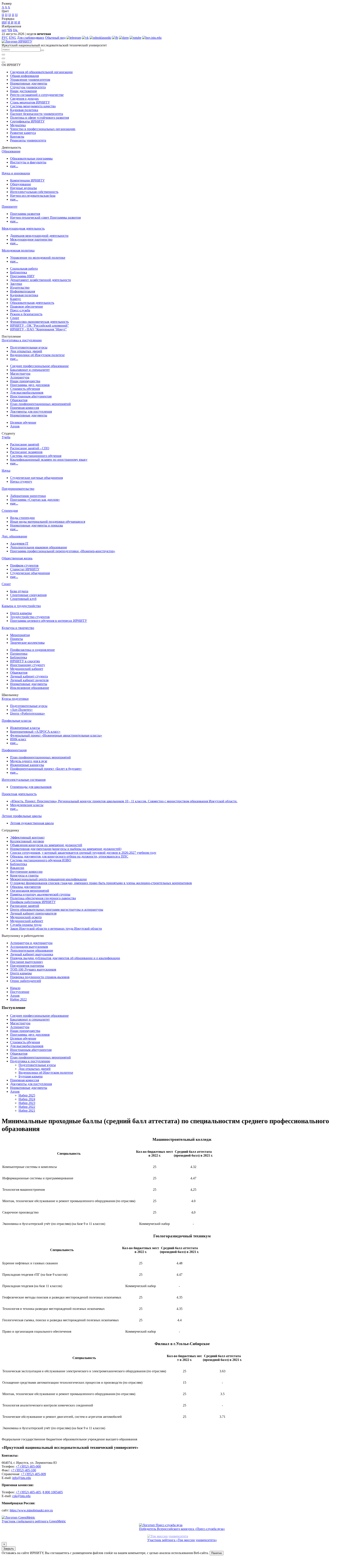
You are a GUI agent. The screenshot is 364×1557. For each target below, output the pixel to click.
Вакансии (17, 868)
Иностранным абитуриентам (31, 396)
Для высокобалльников (26, 392)
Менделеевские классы (26, 805)
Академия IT (19, 543)
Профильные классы (16, 720)
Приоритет (9, 206)
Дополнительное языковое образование (38, 547)
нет (4, 30)
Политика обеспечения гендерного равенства (43, 898)
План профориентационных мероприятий (40, 404)
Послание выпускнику (26, 962)
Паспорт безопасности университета (36, 114)
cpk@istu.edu (21, 1496)
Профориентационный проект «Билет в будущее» (46, 768)
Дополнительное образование (31, 950)
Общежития (18, 400)
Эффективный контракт (27, 837)
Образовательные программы (31, 158)
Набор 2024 (27, 1099)
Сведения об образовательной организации (41, 72)
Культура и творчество (18, 628)
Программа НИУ (22, 276)
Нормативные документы (28, 83)
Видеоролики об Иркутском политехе (37, 355)
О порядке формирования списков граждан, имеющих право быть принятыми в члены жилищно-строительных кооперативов (101, 883)
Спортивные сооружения (28, 595)
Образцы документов (25, 887)
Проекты (16, 639)
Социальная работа (24, 268)
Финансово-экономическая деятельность (39, 321)
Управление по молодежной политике (37, 257)
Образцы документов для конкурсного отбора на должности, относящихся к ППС (69, 856)
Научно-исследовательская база (32, 195)
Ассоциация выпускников (29, 946)
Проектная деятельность (19, 794)
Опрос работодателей (25, 981)
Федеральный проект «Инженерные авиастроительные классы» (56, 735)
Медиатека (18, 125)
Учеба (6, 437)
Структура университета (28, 87)
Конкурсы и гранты (24, 875)
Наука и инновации (16, 173)
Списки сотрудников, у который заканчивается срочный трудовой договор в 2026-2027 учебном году (83, 852)
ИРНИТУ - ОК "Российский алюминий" (39, 325)
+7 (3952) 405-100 (23, 1470)
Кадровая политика (24, 110)
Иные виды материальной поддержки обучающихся (47, 521)
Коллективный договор (27, 841)
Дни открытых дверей (26, 351)
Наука (6, 470)
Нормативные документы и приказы (36, 525)
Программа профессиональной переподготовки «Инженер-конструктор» (62, 551)
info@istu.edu (21, 1478)
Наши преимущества (25, 381)
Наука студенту (21, 481)
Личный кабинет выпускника (31, 954)
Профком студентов (24, 565)
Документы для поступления (31, 411)
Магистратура (20, 373)
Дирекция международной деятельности (39, 235)
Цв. (15, 30)
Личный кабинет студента (29, 676)
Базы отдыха (19, 591)
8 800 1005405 (53, 1492)
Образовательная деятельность (32, 302)
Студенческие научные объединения (36, 477)
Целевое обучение (23, 422)
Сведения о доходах (24, 98)
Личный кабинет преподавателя (33, 913)
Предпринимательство (18, 488)
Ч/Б (9, 30)
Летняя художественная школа (32, 823)
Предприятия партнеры (27, 965)
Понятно (216, 1553)
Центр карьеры (21, 613)
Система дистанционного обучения (35, 456)
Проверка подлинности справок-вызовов (40, 977)
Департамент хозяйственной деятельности (40, 280)
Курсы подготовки (15, 698)
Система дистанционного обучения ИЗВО (40, 860)
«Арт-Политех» (21, 709)
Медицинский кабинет (26, 669)
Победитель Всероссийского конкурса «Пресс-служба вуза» (182, 1529)
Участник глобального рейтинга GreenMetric (34, 1521)
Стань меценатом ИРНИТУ (30, 102)
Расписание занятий (24, 444)
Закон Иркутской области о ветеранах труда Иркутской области (56, 928)
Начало (15, 988)
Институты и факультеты (28, 162)
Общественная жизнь (17, 558)
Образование (11, 151)
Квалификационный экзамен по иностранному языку (48, 459)
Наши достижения (23, 91)
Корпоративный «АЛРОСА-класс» (35, 731)
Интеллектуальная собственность (34, 192)
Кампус (15, 299)
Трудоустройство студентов (30, 617)
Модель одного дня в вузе (28, 761)
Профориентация (14, 750)
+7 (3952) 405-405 (28, 1492)
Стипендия (10, 510)
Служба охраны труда (25, 925)
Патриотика (18, 653)
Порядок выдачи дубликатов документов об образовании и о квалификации (65, 958)
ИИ (4, 22)
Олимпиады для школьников (31, 787)
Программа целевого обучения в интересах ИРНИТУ (48, 620)
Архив (15, 426)
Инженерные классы (25, 728)
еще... (14, 166)
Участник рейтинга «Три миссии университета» (182, 1540)
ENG (12, 37)
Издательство (19, 287)
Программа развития (25, 214)
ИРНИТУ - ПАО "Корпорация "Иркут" (38, 329)
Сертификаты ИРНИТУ (27, 121)
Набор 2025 (27, 1095)
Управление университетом (30, 79)
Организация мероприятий (29, 890)
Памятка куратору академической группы (40, 894)
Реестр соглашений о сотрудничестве (37, 95)
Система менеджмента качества (33, 106)
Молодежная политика (18, 250)
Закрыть (8, 1548)
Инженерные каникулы (27, 765)
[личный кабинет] (3, 54)
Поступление (19, 992)
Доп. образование (14, 536)
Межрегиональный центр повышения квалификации (48, 879)
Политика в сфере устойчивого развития (39, 117)
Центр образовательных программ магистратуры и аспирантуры (56, 909)
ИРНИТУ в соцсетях (25, 661)
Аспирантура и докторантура (31, 943)
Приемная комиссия (24, 407)
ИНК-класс (18, 739)
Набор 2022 (18, 999)
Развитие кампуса (23, 133)
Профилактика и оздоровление (32, 650)
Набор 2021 (27, 1110)
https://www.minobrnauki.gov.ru (31, 1510)
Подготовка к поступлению (22, 340)
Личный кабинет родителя (29, 680)
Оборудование (20, 184)
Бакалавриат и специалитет (30, 370)
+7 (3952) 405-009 (33, 1474)
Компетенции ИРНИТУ (27, 180)
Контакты (17, 136)
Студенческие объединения (30, 573)
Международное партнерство (31, 239)
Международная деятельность (23, 228)
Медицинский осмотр (26, 917)
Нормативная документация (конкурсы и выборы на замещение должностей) (65, 849)
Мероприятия (20, 635)
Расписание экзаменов (26, 452)
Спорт (14, 318)
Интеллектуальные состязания (24, 779)
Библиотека (18, 272)
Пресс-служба (20, 310)
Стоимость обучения (25, 389)
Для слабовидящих (30, 37)
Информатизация (22, 291)
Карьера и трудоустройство (21, 606)
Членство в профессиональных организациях (42, 129)
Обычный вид (55, 37)
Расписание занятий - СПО (29, 448)
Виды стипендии (22, 518)
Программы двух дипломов (30, 385)
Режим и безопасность (26, 314)
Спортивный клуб (23, 599)
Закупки (16, 284)
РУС (5, 37)
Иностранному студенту (27, 665)
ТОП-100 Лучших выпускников (33, 969)
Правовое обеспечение (26, 306)
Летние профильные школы (22, 816)
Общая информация (24, 76)
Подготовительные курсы (28, 347)
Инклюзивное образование (29, 688)
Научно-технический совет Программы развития (45, 217)
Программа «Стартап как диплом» (35, 499)
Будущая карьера (31, 1076)
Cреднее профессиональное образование (39, 366)
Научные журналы (23, 188)
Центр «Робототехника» (27, 713)
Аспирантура (19, 377)
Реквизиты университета (28, 140)
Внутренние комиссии (26, 871)
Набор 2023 (27, 1103)
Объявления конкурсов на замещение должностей (46, 845)
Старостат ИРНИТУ (24, 569)
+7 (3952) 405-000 (28, 1466)
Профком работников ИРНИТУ (33, 902)
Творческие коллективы (27, 642)
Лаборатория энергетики (28, 496)
